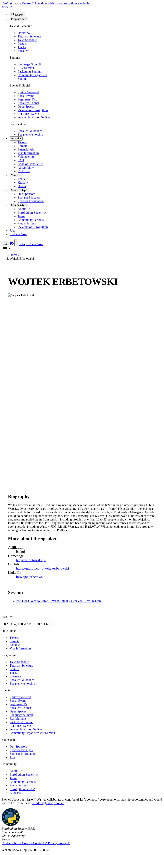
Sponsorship (19, 190)
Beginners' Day (19, 704)
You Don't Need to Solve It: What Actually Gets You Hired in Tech (58, 601)
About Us (16, 770)
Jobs (12, 230)
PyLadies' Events (20, 725)
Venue (16, 175)
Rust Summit (18, 718)
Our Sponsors (18, 746)
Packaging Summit (21, 722)
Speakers (15, 676)
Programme (19, 19)
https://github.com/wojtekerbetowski (42, 568)
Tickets (14, 637)
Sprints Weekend (20, 697)
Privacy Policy (59, 843)
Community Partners (23, 781)
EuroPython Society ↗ (24, 774)
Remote (14, 641)
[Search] (5, 243)
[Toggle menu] (45, 245)
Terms (17, 843)
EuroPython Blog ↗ (22, 789)
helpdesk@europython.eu (48, 803)
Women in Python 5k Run (26, 729)
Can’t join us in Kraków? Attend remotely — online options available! (46, 3)
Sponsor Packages (21, 750)
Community (19, 205)
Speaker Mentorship (22, 683)
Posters (14, 669)
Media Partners (19, 785)
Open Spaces (18, 711)
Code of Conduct (34, 843)
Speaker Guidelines (22, 680)
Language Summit (21, 715)
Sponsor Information (23, 753)
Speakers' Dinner (20, 707)
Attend (16, 138)
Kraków (15, 644)
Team (13, 778)
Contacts (15, 792)
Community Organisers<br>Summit (32, 733)
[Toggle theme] (16, 242)
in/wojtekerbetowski (30, 577)
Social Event (18, 700)
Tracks (14, 672)
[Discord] (12, 244)
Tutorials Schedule (21, 665)
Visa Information (20, 648)
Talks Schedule (19, 662)
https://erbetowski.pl (31, 560)
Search (18, 14)
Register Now (18, 234)
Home (14, 255)
